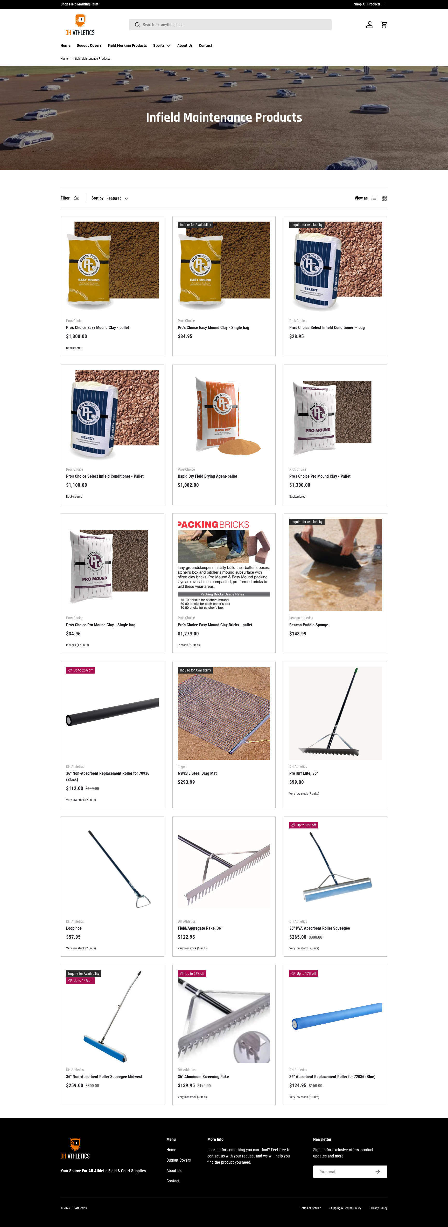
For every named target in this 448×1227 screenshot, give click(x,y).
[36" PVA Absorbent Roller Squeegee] (335, 868)
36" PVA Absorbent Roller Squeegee (319, 928)
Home (66, 45)
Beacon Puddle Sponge (308, 624)
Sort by (97, 198)
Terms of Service (310, 1208)
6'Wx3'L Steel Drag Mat (197, 773)
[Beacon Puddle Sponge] (335, 565)
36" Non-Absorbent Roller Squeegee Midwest (104, 1076)
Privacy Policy (378, 1208)
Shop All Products (367, 4)
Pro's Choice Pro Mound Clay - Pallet (320, 476)
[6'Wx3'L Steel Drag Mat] (224, 713)
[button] (384, 24)
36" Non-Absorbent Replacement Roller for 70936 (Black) (107, 776)
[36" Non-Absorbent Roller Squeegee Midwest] (112, 1016)
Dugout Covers (89, 45)
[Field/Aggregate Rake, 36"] (224, 868)
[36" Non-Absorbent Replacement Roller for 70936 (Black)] (112, 713)
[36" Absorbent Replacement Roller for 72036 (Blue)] (335, 1016)
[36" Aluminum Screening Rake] (224, 1016)
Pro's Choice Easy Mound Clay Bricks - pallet (215, 624)
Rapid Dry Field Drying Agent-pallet (207, 476)
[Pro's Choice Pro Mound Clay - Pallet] (335, 416)
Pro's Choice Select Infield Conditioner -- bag (327, 327)
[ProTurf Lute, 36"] (335, 713)
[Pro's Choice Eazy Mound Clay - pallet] (112, 268)
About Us (185, 45)
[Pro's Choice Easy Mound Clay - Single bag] (224, 268)
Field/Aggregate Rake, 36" (200, 928)
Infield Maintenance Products (91, 58)
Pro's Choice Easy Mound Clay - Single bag (213, 327)
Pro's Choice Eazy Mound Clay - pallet (97, 327)
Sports (159, 45)
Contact (205, 45)
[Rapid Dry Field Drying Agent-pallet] (224, 416)
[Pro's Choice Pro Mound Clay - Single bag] (112, 565)
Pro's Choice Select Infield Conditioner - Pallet (105, 476)
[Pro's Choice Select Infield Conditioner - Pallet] (112, 416)
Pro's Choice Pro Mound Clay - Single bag (100, 624)
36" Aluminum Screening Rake (203, 1076)
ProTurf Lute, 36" (303, 773)
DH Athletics (79, 1208)
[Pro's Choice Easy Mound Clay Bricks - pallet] (224, 565)
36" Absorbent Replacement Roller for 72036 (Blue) (332, 1076)
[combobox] (230, 24)
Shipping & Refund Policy (345, 1208)
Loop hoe (74, 928)
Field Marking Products (127, 45)
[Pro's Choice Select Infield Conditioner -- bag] (335, 268)
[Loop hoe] (112, 868)
